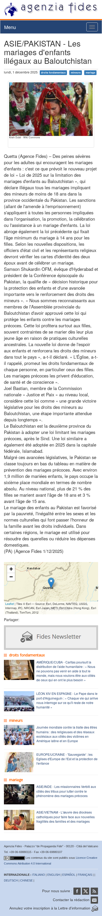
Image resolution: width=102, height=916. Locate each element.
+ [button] (11, 569)
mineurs (76, 72)
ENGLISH (53, 874)
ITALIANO (38, 874)
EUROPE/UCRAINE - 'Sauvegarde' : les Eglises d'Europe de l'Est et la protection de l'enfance (67, 758)
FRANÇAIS (85, 874)
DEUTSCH (11, 880)
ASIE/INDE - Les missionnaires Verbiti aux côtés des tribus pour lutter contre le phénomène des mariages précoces (66, 791)
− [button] (11, 577)
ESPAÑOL (68, 874)
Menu (10, 27)
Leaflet (9, 604)
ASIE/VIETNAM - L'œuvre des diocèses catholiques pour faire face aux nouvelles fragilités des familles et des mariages (65, 816)
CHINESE (26, 880)
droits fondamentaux (53, 72)
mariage (90, 72)
